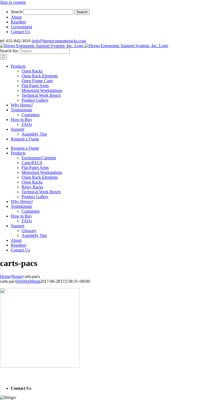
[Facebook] (2, 377)
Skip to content (13, 2)
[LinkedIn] (9, 377)
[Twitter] (6, 377)
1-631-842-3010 (46, 388)
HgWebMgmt (28, 281)
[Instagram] (13, 377)
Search (16, 11)
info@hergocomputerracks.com (59, 41)
